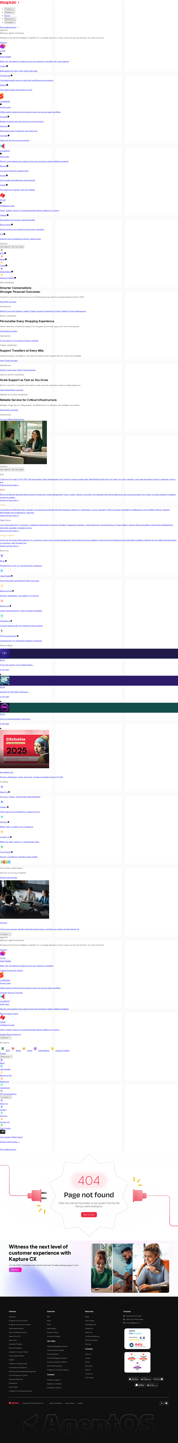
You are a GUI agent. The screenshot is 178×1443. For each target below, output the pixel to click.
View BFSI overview (8, 302)
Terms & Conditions (55, 1403)
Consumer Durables (53, 1336)
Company (9, 22)
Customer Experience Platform (57, 1362)
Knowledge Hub (90, 1324)
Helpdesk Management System (57, 1346)
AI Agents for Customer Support (58, 1370)
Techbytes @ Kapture (92, 1336)
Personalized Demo (8, 27)
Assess (9, 1013)
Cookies (80, 1403)
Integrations (89, 1328)
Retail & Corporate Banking (11, 311)
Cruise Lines (11, 370)
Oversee (3, 993)
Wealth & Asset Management (74, 311)
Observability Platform (16, 1328)
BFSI (48, 1317)
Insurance (40, 311)
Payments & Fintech (53, 311)
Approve (11, 993)
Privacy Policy (69, 1403)
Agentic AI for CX (14, 1336)
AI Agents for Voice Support (18, 1320)
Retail (49, 1320)
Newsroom (88, 1332)
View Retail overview (8, 331)
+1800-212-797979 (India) (134, 1319)
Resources (9, 19)
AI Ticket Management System (57, 1358)
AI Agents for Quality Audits (18, 1363)
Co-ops (3, 419)
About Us (88, 1354)
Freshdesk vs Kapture (54, 1388)
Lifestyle (35, 340)
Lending (26, 311)
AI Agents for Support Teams (18, 1352)
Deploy (20, 970)
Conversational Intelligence (18, 1367)
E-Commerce (5, 340)
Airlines (3, 370)
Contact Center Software (55, 1350)
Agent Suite (13, 1340)
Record (3, 1013)
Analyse (3, 1034)
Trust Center (89, 1377)
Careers (88, 1358)
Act (19, 1034)
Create (3, 970)
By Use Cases (17, 247)
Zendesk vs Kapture (53, 1380)
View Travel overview (9, 360)
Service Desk (13, 1387)
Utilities (10, 419)
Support (88, 1370)
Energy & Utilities (52, 1332)
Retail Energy (18, 419)
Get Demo (15, 1270)
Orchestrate (11, 970)
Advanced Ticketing (15, 1344)
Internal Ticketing (52, 1354)
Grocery (27, 340)
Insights (11, 1360)
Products (9, 9)
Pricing (7, 15)
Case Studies (89, 1320)
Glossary (88, 1344)
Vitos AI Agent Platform (16, 1356)
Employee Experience (16, 1379)
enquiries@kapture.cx (133, 1323)
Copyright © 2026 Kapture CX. (32, 1403)
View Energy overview (9, 410)
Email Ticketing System (54, 1366)
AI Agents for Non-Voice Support (20, 1324)
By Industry (5, 247)
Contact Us (89, 1374)
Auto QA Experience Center (18, 1375)
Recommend (12, 1034)
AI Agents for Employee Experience (20, 1391)
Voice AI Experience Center (18, 1332)
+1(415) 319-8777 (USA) (133, 1316)
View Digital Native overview (12, 390)
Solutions (9, 12)
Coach (15, 1013)
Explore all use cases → (9, 485)
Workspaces (13, 1383)
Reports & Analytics (15, 1348)
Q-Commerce (18, 340)
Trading (33, 311)
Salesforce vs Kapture (54, 1384)
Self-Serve (12, 1317)
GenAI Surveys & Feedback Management (22, 1371)
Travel (49, 1324)
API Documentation (91, 1340)
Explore (3, 42)
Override (19, 993)
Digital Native (51, 1328)
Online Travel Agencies (26, 370)
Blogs (87, 1317)
